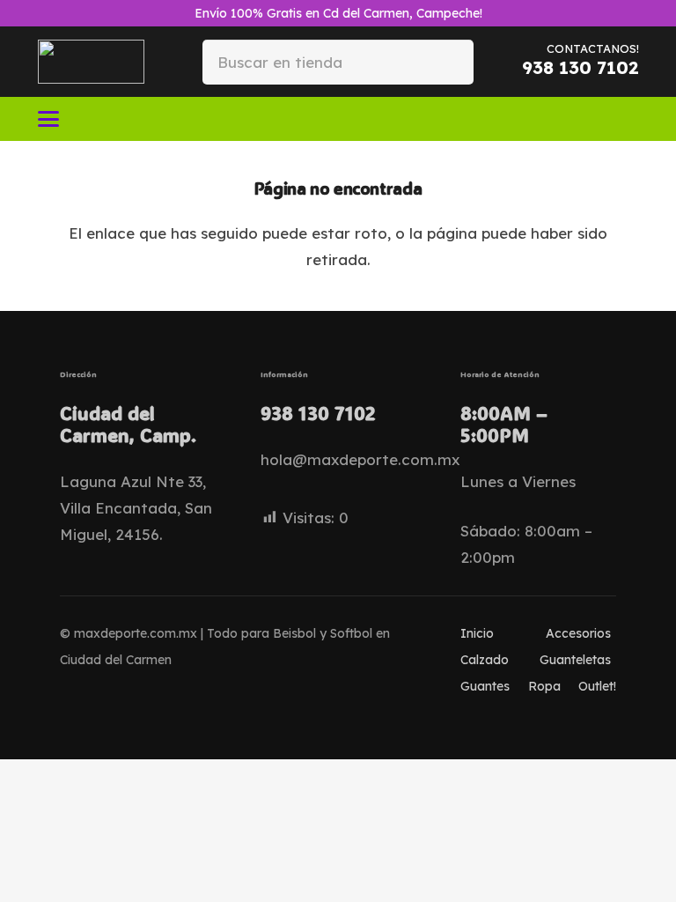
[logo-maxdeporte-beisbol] (91, 62)
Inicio (477, 633)
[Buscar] (446, 61)
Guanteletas (575, 660)
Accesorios (578, 633)
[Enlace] (588, 118)
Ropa (544, 686)
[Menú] (48, 118)
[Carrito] (617, 119)
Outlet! (597, 686)
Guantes (485, 686)
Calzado (484, 660)
